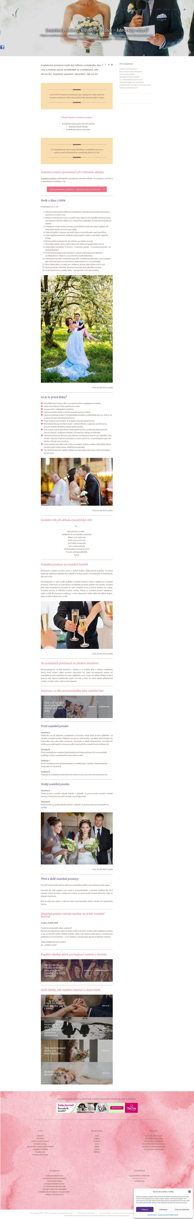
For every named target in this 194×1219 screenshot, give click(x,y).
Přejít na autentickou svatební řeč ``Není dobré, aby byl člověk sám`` (75, 189)
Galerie (167, 9)
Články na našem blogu (128, 69)
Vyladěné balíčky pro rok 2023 (153, 1144)
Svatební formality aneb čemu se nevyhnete (95, 39)
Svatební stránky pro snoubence (131, 82)
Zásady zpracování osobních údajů (168, 1215)
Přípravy (176, 9)
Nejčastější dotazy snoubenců (130, 72)
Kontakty (40, 1136)
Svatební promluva (49, 178)
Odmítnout (163, 1209)
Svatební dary (139, 1181)
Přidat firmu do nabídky (154, 1141)
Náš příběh (40, 1139)
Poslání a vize (40, 1152)
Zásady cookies (152, 1215)
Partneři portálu (40, 1144)
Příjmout (145, 1209)
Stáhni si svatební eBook (128, 88)
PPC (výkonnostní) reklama (154, 1149)
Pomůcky (141, 9)
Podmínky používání (40, 1149)
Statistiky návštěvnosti (40, 1141)
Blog (150, 9)
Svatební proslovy (140, 1178)
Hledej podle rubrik (126, 74)
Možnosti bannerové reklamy (153, 1147)
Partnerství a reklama (153, 1139)
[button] (189, 1191)
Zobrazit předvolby (182, 1209)
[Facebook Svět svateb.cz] (2, 46)
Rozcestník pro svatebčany (139, 1176)
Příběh (158, 9)
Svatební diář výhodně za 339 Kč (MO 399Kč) (135, 85)
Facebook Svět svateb (40, 1155)
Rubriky (132, 9)
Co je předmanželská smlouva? (130, 80)
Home (123, 9)
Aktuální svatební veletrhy (129, 77)
